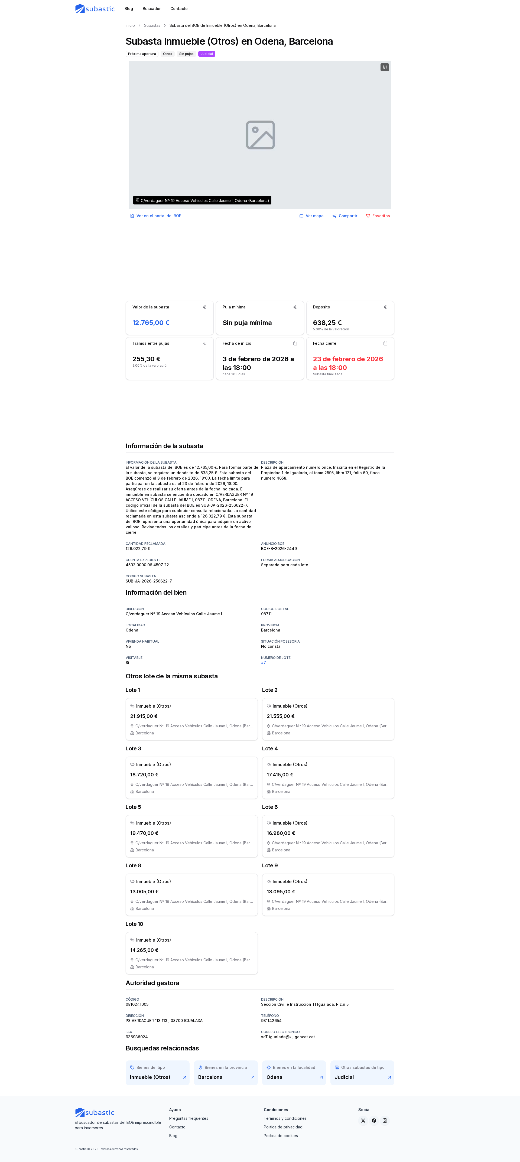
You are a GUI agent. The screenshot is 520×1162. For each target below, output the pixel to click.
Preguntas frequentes (188, 1118)
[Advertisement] (260, 261)
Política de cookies (281, 1135)
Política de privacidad (283, 1127)
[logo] (95, 8)
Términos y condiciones (285, 1118)
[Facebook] (374, 1120)
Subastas (152, 25)
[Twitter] (363, 1120)
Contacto (177, 1127)
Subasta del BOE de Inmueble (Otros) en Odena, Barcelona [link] (223, 25)
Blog (173, 1135)
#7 (263, 662)
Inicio (130, 25)
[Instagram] (385, 1120)
